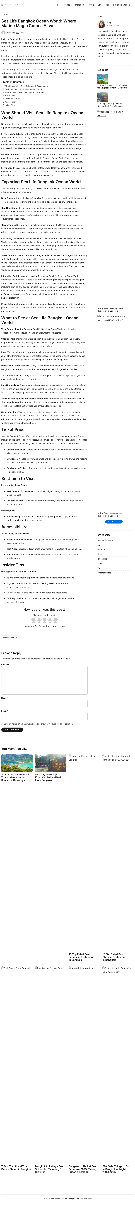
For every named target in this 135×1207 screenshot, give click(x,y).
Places (5, 14)
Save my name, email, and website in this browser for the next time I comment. (39, 724)
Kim (17, 32)
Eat (98, 545)
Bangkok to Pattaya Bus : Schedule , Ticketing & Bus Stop (49, 1169)
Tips (99, 568)
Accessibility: (11, 102)
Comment (6, 664)
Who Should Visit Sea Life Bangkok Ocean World (26, 86)
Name (4, 698)
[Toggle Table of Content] (45, 82)
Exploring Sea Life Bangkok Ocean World (23, 89)
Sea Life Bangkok (10, 637)
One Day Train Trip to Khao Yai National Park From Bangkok (111, 104)
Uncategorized (104, 572)
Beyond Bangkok (105, 540)
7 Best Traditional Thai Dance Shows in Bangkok (16, 1167)
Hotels (100, 554)
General (101, 549)
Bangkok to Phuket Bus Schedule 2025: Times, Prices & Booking (82, 1169)
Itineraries (102, 559)
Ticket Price (10, 95)
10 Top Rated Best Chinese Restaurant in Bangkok (109, 514)
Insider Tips (9, 105)
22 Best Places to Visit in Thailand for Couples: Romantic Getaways (112, 86)
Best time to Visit (12, 99)
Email (4, 711)
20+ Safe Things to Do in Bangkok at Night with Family (115, 1169)
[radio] (33, 621)
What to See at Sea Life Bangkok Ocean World (25, 92)
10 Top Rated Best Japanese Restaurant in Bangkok (110, 309)
